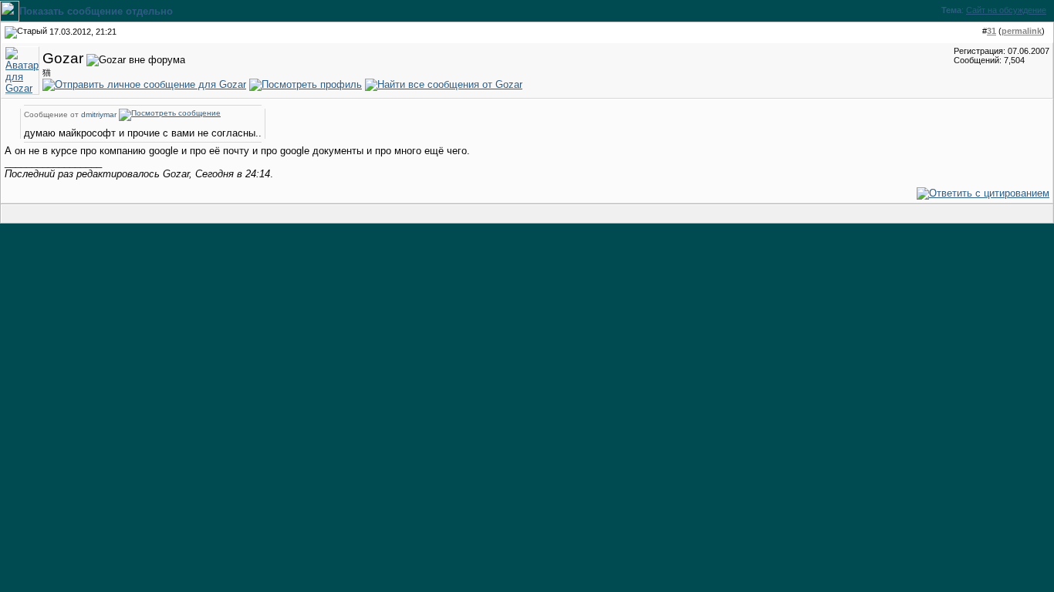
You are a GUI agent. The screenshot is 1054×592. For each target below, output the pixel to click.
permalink (1022, 30)
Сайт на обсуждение (1006, 10)
